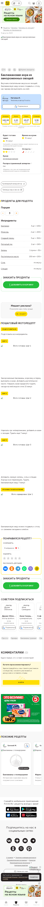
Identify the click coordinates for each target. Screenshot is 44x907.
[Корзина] (34, 3)
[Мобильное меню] (2, 3)
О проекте (9, 857)
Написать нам (22, 871)
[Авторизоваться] (38, 3)
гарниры (14, 638)
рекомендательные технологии (15, 877)
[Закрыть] (40, 867)
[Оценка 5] (19, 558)
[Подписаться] (26, 745)
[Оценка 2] (8, 558)
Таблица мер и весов (10, 190)
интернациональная (10, 159)
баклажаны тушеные (28, 638)
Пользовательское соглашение (17, 860)
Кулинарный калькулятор (12, 184)
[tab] (6, 903)
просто (5, 638)
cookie (5, 879)
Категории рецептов (21, 865)
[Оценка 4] (16, 558)
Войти (21, 682)
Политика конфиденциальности (25, 857)
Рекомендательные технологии (20, 863)
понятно (34, 877)
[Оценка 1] (4, 558)
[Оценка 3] (12, 558)
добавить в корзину (22, 285)
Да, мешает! (21, 314)
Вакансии (32, 860)
